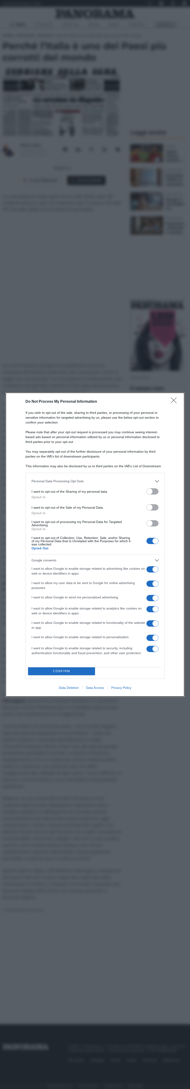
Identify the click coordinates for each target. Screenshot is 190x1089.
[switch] (152, 491)
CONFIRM (61, 671)
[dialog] (95, 544)
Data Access (95, 688)
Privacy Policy (121, 688)
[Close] (175, 401)
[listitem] (95, 481)
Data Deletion (69, 688)
